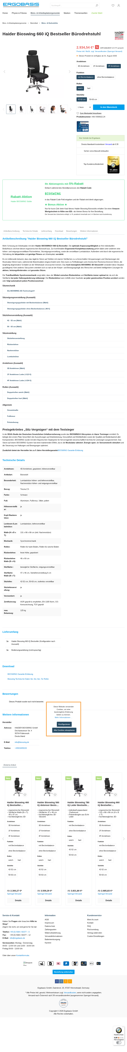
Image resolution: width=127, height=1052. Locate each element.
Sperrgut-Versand (14, 894)
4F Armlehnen (113, 66)
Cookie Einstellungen (95, 936)
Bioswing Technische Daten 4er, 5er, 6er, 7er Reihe (28, 679)
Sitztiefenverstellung (16, 338)
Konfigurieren (64, 724)
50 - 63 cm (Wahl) (14, 327)
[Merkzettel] (113, 5)
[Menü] (123, 1027)
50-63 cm (93, 99)
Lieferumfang (46, 231)
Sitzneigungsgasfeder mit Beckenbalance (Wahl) (27, 303)
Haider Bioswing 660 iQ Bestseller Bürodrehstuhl (109, 804)
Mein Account (92, 919)
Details (18, 900)
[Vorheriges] (4, 72)
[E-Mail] (66, 981)
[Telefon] (70, 981)
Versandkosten (70, 993)
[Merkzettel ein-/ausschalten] (24, 794)
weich (80, 88)
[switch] (118, 1042)
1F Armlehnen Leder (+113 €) (19, 374)
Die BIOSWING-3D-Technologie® (21, 291)
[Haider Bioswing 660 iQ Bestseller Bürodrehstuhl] (109, 786)
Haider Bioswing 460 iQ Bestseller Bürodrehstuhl (18, 804)
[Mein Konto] (119, 5)
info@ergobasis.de (17, 938)
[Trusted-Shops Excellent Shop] (113, 165)
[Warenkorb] (123, 4)
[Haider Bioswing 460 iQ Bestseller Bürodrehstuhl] (18, 786)
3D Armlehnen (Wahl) (16, 368)
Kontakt (90, 923)
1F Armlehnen (98, 66)
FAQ (89, 926)
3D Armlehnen (83, 66)
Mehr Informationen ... (63, 717)
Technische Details (30, 231)
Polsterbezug (12, 422)
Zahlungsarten (50, 929)
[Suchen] (97, 5)
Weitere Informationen (89, 231)
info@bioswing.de (22, 742)
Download (59, 231)
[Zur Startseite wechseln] (21, 5)
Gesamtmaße (12, 410)
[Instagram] (61, 981)
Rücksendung (92, 929)
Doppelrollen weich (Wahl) (18, 392)
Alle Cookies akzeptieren (64, 730)
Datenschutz (50, 926)
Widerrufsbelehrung (53, 933)
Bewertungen (71, 231)
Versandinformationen (53, 936)
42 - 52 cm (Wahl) (14, 320)
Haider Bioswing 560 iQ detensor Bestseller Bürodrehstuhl (48, 804)
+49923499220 (21, 748)
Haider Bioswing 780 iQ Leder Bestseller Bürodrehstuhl (78, 804)
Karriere (48, 943)
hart (88, 88)
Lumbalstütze (13, 357)
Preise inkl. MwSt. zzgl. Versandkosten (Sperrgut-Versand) (99, 51)
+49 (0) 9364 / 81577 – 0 (20, 932)
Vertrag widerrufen (94, 933)
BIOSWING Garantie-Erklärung (70, 450)
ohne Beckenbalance (105, 77)
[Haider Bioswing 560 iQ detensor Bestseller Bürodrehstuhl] (48, 786)
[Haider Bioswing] (119, 35)
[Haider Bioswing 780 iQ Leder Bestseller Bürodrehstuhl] (78, 786)
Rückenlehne (12, 344)
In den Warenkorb (108, 107)
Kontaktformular (22, 955)
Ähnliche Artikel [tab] (9, 765)
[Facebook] (57, 981)
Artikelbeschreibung (11, 231)
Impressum (49, 923)
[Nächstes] (70, 72)
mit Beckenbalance (85, 77)
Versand (108, 144)
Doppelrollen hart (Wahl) (17, 398)
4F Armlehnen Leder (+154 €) (19, 380)
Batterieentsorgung (52, 939)
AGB (47, 919)
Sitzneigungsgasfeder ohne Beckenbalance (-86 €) (28, 309)
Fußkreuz (11, 416)
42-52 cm (82, 99)
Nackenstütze (13, 350)
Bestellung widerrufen (63, 972)
